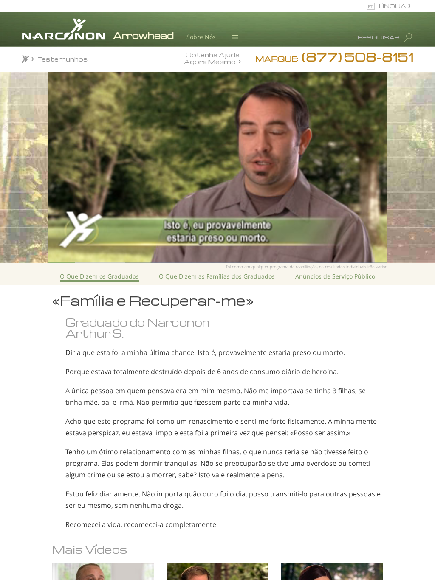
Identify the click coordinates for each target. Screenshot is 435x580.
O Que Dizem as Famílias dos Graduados (217, 276)
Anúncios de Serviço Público (335, 276)
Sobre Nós (201, 37)
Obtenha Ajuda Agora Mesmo (212, 58)
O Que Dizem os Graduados (99, 276)
